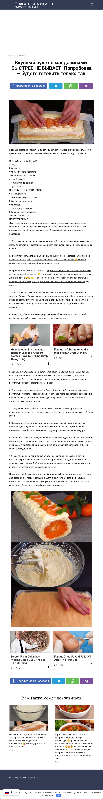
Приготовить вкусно (34, 3)
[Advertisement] (51, 34)
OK (59, 796)
